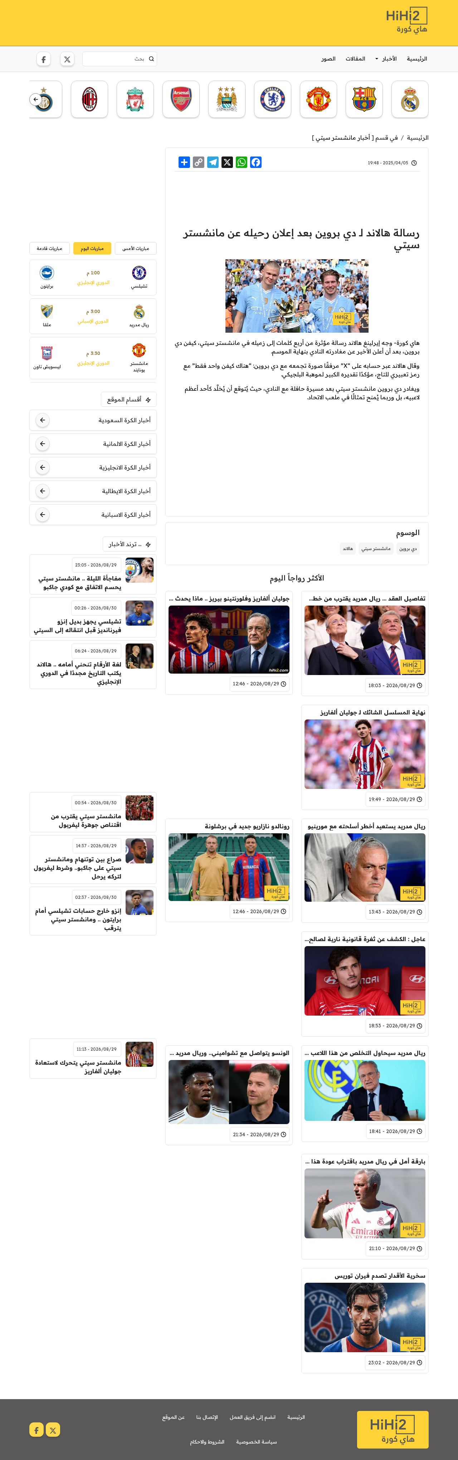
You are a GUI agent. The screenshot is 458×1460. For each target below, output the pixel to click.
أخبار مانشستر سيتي (343, 137)
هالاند (348, 548)
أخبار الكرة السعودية (124, 420)
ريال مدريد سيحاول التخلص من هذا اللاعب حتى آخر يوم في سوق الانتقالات (364, 1052)
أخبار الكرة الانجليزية (125, 467)
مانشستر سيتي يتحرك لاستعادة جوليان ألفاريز (78, 1067)
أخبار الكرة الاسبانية (126, 514)
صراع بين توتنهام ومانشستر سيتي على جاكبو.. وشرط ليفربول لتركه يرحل (77, 868)
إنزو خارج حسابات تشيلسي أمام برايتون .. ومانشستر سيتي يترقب (78, 919)
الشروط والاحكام (207, 1442)
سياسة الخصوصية (256, 1442)
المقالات (355, 58)
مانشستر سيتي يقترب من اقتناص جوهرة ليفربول (86, 820)
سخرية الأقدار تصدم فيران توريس (380, 1275)
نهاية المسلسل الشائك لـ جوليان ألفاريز (373, 712)
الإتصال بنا (207, 1417)
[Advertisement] (159, 22)
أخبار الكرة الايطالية (126, 491)
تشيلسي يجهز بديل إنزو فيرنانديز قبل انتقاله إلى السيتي (77, 625)
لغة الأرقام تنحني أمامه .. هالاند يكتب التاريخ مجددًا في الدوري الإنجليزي (79, 673)
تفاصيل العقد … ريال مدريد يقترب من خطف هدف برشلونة (364, 598)
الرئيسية (417, 58)
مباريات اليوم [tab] (92, 248)
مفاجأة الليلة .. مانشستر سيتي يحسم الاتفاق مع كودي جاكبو (79, 583)
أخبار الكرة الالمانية (127, 443)
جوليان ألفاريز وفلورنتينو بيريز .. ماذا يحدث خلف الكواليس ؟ (229, 598)
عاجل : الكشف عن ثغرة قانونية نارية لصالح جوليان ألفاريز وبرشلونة (364, 939)
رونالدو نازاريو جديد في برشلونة (247, 826)
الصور (329, 58)
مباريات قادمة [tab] (49, 248)
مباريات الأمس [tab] (135, 248)
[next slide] (35, 99)
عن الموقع (173, 1417)
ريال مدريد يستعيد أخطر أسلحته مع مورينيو (366, 826)
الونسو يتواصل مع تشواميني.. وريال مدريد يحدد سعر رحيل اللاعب (229, 1052)
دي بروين (408, 548)
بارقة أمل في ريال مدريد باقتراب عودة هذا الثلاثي (364, 1161)
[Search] (151, 59)
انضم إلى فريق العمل (253, 1417)
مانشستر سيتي (376, 548)
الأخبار (390, 58)
